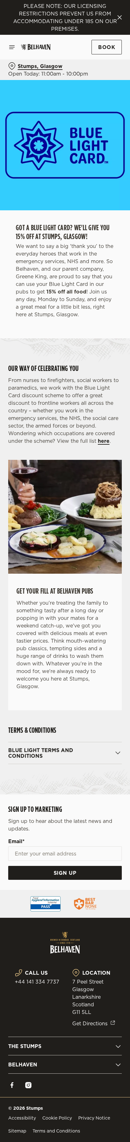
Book (107, 47)
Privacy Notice (94, 1118)
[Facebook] (12, 1085)
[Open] (12, 47)
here (103, 440)
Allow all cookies (65, 664)
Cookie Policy (57, 1118)
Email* (16, 841)
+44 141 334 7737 (37, 981)
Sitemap (17, 1131)
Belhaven (22, 1064)
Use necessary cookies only (65, 685)
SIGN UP (65, 872)
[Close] (119, 17)
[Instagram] (28, 1085)
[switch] (114, 580)
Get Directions (90, 1023)
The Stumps (24, 1046)
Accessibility (22, 1118)
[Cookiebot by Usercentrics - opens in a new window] (95, 451)
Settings (101, 644)
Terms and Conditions (56, 1131)
